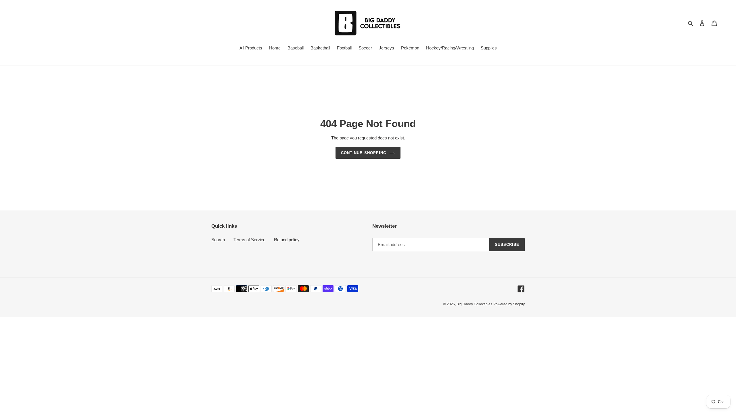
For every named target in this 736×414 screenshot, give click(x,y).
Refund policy (287, 239)
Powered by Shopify (509, 304)
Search (218, 239)
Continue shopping (363, 153)
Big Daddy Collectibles (474, 304)
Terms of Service (249, 239)
